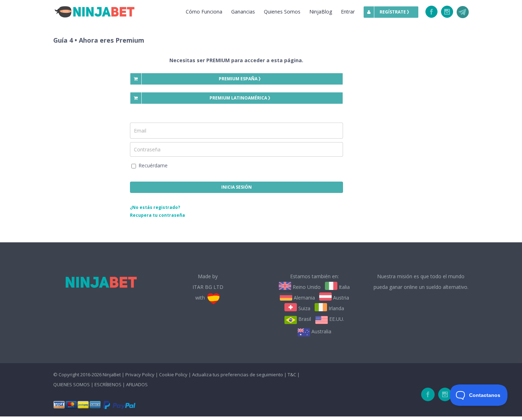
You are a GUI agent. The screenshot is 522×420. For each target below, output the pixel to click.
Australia (320, 331)
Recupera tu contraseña (157, 215)
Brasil (304, 319)
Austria (340, 297)
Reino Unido (306, 287)
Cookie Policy (173, 374)
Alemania (303, 297)
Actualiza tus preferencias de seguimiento (237, 374)
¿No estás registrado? (155, 207)
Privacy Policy (139, 374)
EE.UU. (336, 319)
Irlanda (335, 308)
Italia (343, 287)
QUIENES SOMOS (71, 384)
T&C (292, 374)
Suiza (303, 308)
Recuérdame (152, 165)
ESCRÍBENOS (108, 384)
